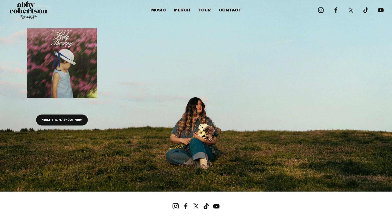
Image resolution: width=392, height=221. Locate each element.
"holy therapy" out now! (61, 120)
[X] (350, 10)
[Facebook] (336, 10)
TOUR (204, 10)
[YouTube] (381, 10)
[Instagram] (320, 10)
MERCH (182, 10)
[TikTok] (365, 10)
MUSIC (158, 10)
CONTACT (230, 10)
